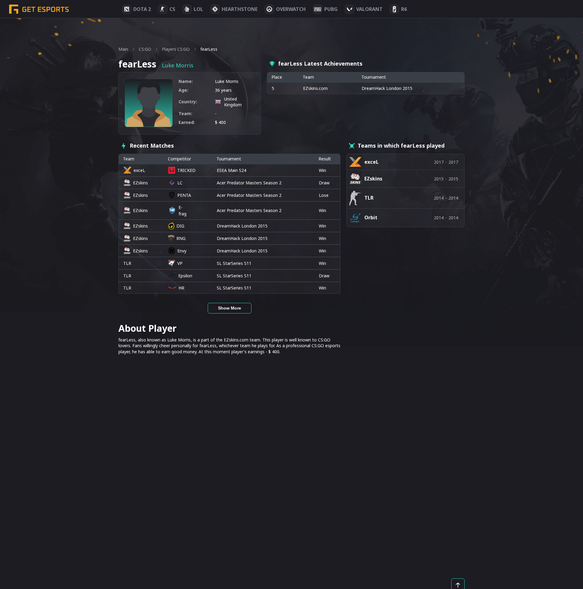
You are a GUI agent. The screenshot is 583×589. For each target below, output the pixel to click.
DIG (180, 226)
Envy (181, 251)
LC (179, 183)
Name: (186, 81)
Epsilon (185, 276)
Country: (188, 101)
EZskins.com (315, 88)
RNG (181, 238)
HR (181, 288)
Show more (229, 308)
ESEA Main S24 (231, 170)
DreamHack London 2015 (242, 226)
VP (179, 263)
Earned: (187, 122)
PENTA (184, 195)
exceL (139, 170)
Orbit (370, 217)
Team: (185, 113)
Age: (183, 90)
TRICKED (186, 170)
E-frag (182, 210)
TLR (127, 263)
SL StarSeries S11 (234, 263)
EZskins (140, 183)
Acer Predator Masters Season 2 (249, 183)
